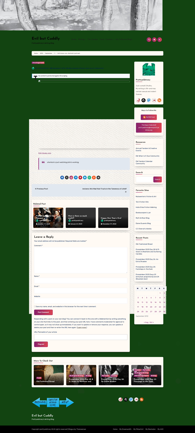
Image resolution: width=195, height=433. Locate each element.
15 (160, 302)
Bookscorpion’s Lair (143, 213)
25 (142, 312)
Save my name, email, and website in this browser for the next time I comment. (66, 306)
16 (164, 302)
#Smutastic (99, 68)
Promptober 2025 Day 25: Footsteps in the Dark (146, 268)
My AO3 (160, 429)
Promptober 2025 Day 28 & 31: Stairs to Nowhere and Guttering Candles (148, 251)
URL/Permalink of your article (45, 332)
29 (160, 312)
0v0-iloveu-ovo (44, 153)
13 (151, 302)
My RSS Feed (150, 117)
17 (138, 307)
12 (147, 302)
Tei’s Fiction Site (142, 202)
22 (160, 307)
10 (138, 302)
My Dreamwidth (125, 429)
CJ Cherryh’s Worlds (143, 229)
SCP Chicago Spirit (141, 376)
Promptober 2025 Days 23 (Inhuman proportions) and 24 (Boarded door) (147, 277)
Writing (81, 39)
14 (155, 302)
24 (138, 312)
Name (37, 276)
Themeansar (81, 429)
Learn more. (81, 327)
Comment (38, 246)
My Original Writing (76, 376)
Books (74, 39)
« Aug (146, 322)
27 (151, 312)
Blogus (71, 429)
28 (156, 312)
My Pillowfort (138, 429)
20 (151, 307)
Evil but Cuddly (46, 39)
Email (36, 286)
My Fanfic (105, 376)
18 (142, 307)
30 (164, 312)
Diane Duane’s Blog (143, 223)
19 (147, 307)
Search (139, 173)
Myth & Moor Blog (142, 218)
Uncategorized (38, 63)
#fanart (82, 68)
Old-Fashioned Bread (144, 244)
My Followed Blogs (124, 39)
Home (115, 429)
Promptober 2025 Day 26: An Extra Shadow (147, 260)
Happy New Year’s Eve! (111, 218)
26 (147, 312)
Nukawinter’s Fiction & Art (146, 196)
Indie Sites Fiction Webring (146, 207)
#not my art (90, 68)
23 (164, 307)
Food (102, 39)
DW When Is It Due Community (147, 156)
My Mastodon (151, 429)
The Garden (93, 39)
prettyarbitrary (43, 68)
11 (142, 302)
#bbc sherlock (73, 68)
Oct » (152, 322)
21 (155, 307)
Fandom (109, 39)
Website (37, 296)
